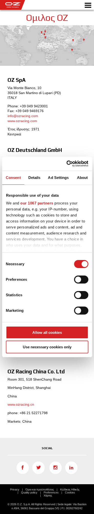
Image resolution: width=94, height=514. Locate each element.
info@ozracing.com (23, 116)
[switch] (81, 280)
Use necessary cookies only (47, 347)
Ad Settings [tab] (58, 177)
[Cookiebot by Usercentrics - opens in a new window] (67, 163)
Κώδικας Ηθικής (69, 489)
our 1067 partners (36, 203)
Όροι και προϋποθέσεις (40, 489)
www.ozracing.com (22, 121)
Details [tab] (34, 177)
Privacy (14, 489)
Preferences (51, 492)
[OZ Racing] (23, 5)
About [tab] (82, 177)
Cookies (70, 492)
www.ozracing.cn (21, 404)
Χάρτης (48, 495)
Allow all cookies (47, 332)
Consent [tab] (13, 177)
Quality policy (29, 492)
